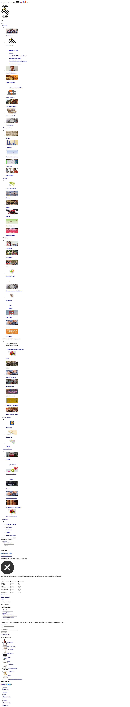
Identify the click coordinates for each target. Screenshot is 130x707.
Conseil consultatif (10, 97)
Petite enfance (9, 248)
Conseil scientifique (10, 82)
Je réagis (2, 599)
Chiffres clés (9, 147)
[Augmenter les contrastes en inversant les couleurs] (4, 553)
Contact (28, 2)
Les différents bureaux (11, 106)
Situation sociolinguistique (12, 156)
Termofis (8, 459)
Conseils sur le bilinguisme (12, 405)
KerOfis (8, 488)
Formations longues (10, 225)
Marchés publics (9, 125)
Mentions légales (6, 696)
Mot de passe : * (4, 629)
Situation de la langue (11, 524)
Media (7, 358)
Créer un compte (4, 624)
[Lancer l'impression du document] (8, 553)
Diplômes (8, 216)
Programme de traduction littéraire (14, 290)
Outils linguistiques (8, 542)
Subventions (9, 300)
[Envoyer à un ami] (9, 553)
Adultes (7, 207)
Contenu (5, 2)
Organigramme (9, 35)
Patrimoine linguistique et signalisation (17, 55)
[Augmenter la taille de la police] (3, 553)
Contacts (8, 446)
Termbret (11, 53)
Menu (2, 2)
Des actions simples (10, 396)
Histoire (8, 138)
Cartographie (9, 437)
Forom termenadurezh (11, 474)
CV (9, 281)
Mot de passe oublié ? (5, 634)
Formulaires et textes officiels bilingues (14, 349)
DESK (10, 305)
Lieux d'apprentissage (11, 188)
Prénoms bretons (10, 386)
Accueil (5, 541)
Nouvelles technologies (11, 377)
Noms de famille (9, 175)
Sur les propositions (5, 597)
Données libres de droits (11, 516)
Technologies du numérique (15, 58)
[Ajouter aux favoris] (11, 553)
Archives (11, 479)
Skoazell (10, 308)
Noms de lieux (9, 166)
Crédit (4, 694)
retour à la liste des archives (6, 556)
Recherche (10, 2)
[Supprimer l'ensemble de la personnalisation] (6, 553)
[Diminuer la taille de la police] (1, 553)
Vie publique (9, 529)
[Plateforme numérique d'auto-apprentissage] (12, 195)
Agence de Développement (15, 63)
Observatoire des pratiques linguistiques (18, 61)
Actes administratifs (10, 115)
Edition (7, 368)
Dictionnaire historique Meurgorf (13, 507)
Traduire (8, 327)
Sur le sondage (4, 594)
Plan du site (5, 689)
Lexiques (8, 532)
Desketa (8, 197)
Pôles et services (9, 45)
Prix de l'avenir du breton (12, 414)
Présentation (9, 427)
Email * (2, 627)
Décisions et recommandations (15, 87)
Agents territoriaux (10, 235)
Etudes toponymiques (11, 535)
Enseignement (9, 257)
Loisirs (7, 266)
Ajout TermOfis (12, 464)
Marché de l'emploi (10, 276)
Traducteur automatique (11, 498)
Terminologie (9, 336)
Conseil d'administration (11, 73)
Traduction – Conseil (13, 50)
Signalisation (9, 317)
